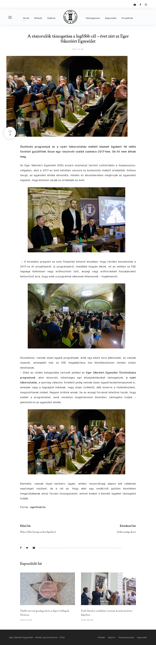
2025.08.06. (87, 620)
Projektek (127, 18)
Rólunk (38, 18)
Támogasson (92, 18)
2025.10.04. (26, 620)
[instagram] (146, 4)
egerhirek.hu (38, 507)
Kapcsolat (110, 18)
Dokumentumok (126, 637)
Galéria (51, 18)
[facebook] (140, 4)
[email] (135, 4)
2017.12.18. (78, 49)
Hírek (26, 18)
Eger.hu (111, 637)
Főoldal (101, 637)
